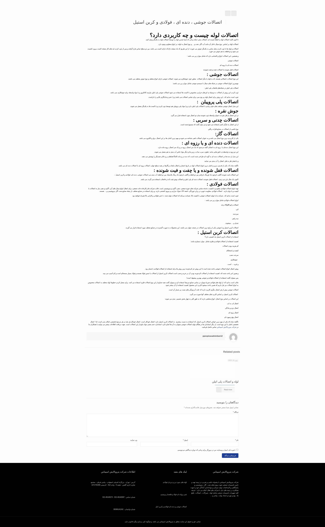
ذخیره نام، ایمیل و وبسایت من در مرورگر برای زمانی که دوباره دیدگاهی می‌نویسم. (206, 450)
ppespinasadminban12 (213, 336)
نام (236, 440)
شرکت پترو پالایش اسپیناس (226, 327)
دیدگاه (235, 412)
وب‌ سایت (133, 440)
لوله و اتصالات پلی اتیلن (225, 381)
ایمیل (185, 440)
